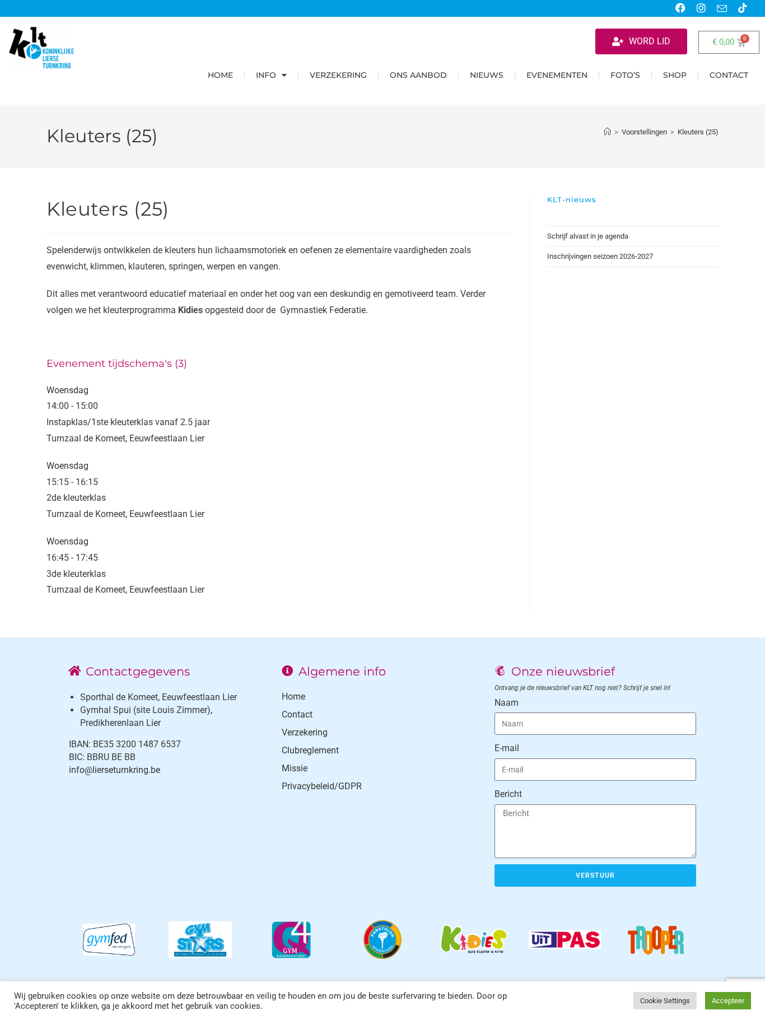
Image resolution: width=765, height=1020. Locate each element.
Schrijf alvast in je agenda (587, 236)
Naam (507, 702)
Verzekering (338, 75)
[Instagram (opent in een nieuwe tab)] (701, 8)
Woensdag (67, 390)
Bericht (508, 794)
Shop (675, 75)
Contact (729, 75)
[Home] (607, 132)
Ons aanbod (418, 75)
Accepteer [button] (728, 1000)
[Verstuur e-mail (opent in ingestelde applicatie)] (722, 9)
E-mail (507, 748)
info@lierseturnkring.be (114, 770)
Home (220, 75)
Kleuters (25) (698, 132)
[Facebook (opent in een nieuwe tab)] (680, 8)
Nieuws (486, 75)
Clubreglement (310, 750)
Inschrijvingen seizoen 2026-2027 (600, 256)
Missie (294, 768)
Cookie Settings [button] (665, 1000)
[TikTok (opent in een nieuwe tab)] (740, 8)
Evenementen (556, 75)
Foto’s (625, 75)
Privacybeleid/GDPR (322, 786)
